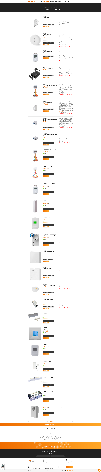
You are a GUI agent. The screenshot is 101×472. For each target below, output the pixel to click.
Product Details (46, 24)
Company (60, 459)
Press (59, 463)
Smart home (44, 460)
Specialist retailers (61, 462)
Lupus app (44, 463)
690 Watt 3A (61, 111)
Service (52, 459)
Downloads (52, 24)
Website (44, 459)
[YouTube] (70, 470)
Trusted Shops (29, 467)
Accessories (52, 1)
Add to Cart (46, 26)
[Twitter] (69, 470)
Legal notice (38, 470)
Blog (51, 464)
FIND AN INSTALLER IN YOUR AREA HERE (50, 424)
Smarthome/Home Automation (54, 7)
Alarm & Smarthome (46, 1)
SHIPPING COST (46, 70)
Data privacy (41, 470)
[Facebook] (67, 470)
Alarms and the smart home (69, 461)
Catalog (44, 7)
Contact (52, 460)
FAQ (51, 461)
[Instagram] (72, 470)
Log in (67, 463)
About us (60, 460)
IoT (41, 1)
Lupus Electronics (31, 461)
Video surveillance (58, 1)
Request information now (51, 446)
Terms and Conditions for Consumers (47, 470)
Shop (66, 459)
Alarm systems (45, 461)
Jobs (59, 461)
